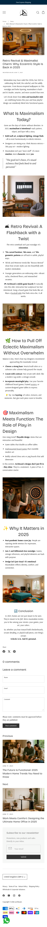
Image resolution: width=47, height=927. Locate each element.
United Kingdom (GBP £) (13, 877)
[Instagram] (14, 895)
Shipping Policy (34, 886)
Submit (23, 857)
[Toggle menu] (4, 12)
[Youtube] (8, 895)
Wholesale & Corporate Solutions (14, 889)
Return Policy (23, 886)
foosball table (16, 293)
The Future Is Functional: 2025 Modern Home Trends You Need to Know (22, 773)
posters (34, 384)
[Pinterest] (19, 895)
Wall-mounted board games (16, 449)
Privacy (5, 886)
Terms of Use (13, 886)
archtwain (18, 902)
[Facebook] (3, 895)
